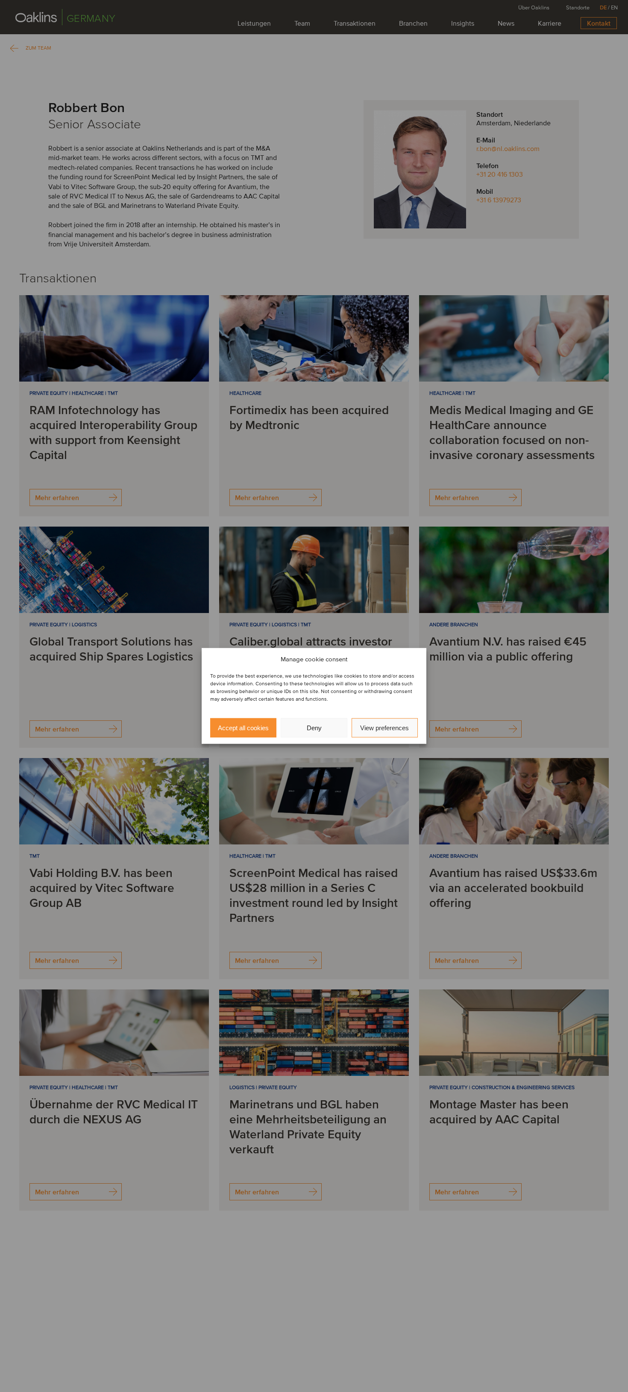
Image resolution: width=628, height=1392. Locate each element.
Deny (314, 728)
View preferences (384, 728)
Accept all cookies (243, 728)
